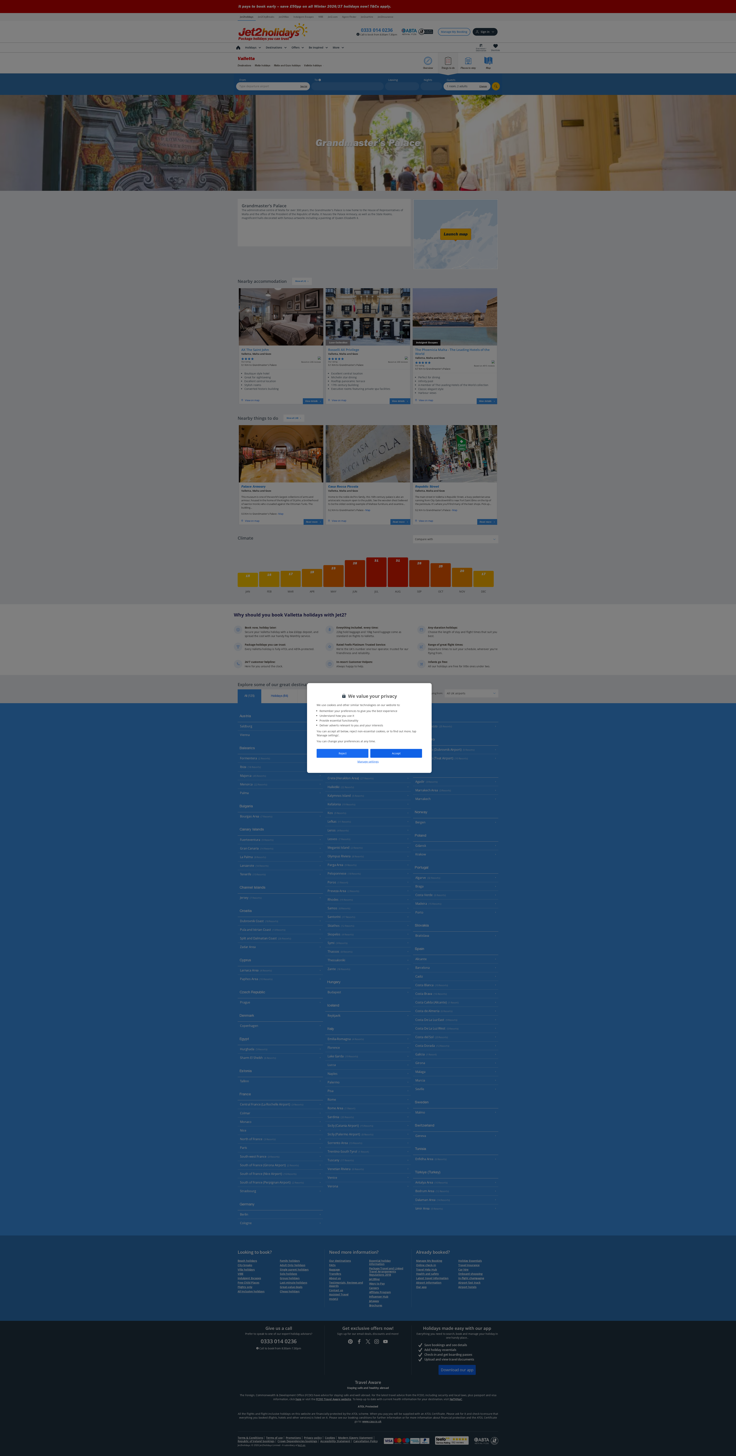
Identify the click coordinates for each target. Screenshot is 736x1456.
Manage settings (368, 761)
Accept (396, 753)
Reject (343, 753)
